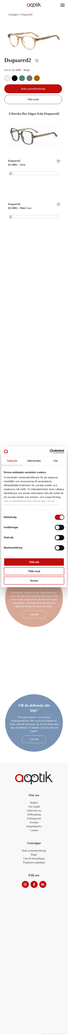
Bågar (34, 854)
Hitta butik (33, 99)
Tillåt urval (34, 571)
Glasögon (13, 14)
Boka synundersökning (33, 88)
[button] (35, 60)
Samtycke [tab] (12, 460)
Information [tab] (34, 460)
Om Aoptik (34, 806)
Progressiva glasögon (34, 862)
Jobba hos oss (34, 810)
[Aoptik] (34, 4)
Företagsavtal (34, 818)
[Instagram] (25, 884)
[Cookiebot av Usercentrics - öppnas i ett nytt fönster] (49, 451)
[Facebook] (34, 884)
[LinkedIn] (42, 884)
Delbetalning (34, 814)
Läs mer (34, 614)
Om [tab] (56, 460)
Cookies (34, 830)
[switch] (59, 527)
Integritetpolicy (34, 826)
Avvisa (34, 580)
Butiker (34, 802)
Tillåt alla (34, 561)
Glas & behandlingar (34, 858)
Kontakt (34, 822)
